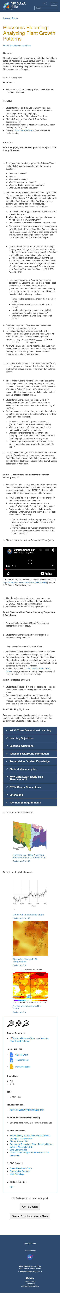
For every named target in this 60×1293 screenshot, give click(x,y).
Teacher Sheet (21, 1059)
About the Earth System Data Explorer (27, 1109)
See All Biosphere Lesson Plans (17, 45)
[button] (30, 1278)
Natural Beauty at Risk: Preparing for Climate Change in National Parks (30, 1137)
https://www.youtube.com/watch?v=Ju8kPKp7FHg (25, 582)
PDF (12, 1186)
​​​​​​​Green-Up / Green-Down (21, 1168)
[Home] (14, 5)
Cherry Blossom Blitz (19, 1141)
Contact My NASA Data (30, 1286)
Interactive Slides (22, 1066)
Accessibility (30, 1283)
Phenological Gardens (19, 1171)
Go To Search (30, 1206)
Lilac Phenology (17, 1173)
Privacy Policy (30, 1281)
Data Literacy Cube (23, 130)
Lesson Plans (10, 18)
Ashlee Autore (35, 1268)
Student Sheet (21, 1054)
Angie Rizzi (37, 1271)
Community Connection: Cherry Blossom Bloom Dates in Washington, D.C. (31, 1145)
